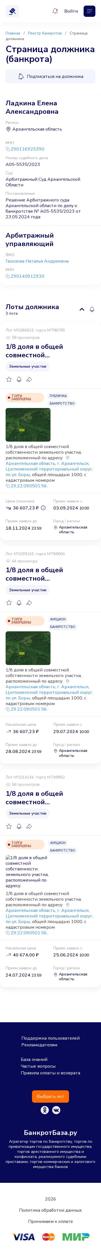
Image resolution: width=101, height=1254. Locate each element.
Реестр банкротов (45, 33)
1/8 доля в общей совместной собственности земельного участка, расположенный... (40, 350)
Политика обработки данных (50, 1210)
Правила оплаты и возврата (50, 1073)
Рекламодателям (39, 1045)
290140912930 (27, 276)
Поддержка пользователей (50, 1038)
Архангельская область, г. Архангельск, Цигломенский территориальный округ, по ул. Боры (49, 469)
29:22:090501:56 (29, 486)
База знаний (34, 1059)
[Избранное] (9, 379)
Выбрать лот (50, 1096)
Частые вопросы (38, 1066)
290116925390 (27, 149)
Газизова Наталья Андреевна (37, 261)
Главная (13, 33)
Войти (71, 11)
